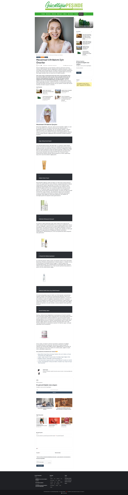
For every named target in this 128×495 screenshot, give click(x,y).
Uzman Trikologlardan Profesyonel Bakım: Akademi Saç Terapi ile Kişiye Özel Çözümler (83, 25)
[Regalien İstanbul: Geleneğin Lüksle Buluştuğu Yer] (58, 91)
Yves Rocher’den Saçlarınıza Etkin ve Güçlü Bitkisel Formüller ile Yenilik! (48, 97)
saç (54, 483)
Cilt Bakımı (47, 55)
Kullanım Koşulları (68, 481)
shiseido (57, 485)
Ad (37, 448)
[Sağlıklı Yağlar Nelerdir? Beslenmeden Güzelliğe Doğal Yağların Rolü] (39, 91)
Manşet (46, 57)
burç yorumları (52, 480)
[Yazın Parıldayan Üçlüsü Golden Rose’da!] (54, 421)
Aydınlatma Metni (68, 478)
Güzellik (42, 55)
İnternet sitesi (57, 452)
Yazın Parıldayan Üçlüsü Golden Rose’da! (53, 425)
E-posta (38, 452)
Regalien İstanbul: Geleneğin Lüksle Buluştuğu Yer (50, 358)
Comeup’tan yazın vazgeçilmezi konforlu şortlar (41, 425)
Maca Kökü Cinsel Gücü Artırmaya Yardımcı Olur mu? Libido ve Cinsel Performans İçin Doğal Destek (87, 36)
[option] (84, 22)
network (51, 483)
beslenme (58, 478)
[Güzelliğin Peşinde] (64, 5)
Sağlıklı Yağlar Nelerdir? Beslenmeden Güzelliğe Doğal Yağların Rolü (48, 91)
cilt (56, 480)
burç (61, 478)
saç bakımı (57, 483)
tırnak (60, 485)
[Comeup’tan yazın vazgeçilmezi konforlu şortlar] (41, 421)
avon (54, 478)
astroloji (51, 478)
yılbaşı (51, 487)
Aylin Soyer (45, 369)
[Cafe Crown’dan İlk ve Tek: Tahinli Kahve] (66, 421)
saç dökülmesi (52, 485)
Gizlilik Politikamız (68, 479)
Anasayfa (39, 55)
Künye (66, 483)
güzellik (59, 480)
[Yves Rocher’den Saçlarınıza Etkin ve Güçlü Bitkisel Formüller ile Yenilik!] (39, 97)
